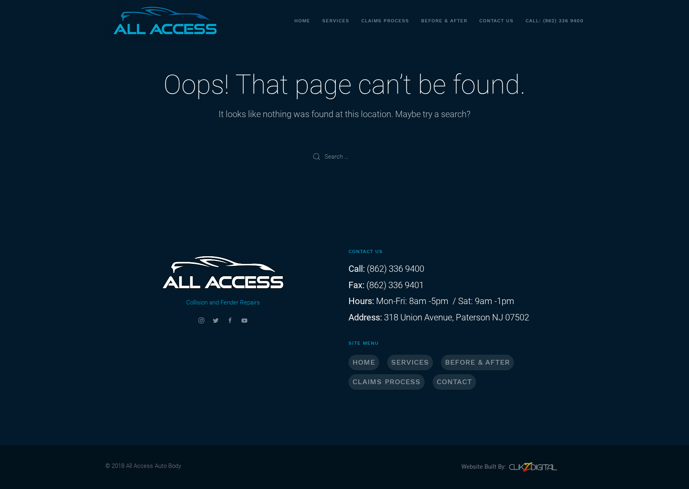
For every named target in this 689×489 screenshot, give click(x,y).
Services (335, 21)
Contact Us (496, 21)
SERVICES (410, 362)
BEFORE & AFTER (477, 362)
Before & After (444, 21)
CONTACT (454, 381)
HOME (363, 362)
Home (302, 21)
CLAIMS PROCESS (386, 381)
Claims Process (385, 21)
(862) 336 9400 (394, 269)
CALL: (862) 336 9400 (555, 21)
